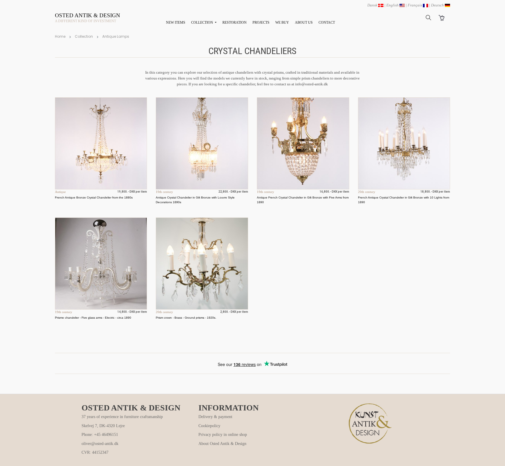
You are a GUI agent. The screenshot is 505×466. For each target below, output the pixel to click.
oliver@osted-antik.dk (100, 443)
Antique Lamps (115, 36)
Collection (84, 36)
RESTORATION (234, 22)
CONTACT (327, 22)
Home (60, 36)
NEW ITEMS (175, 22)
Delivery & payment (215, 417)
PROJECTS (260, 22)
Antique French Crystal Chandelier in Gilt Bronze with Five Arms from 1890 (303, 199)
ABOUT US (304, 22)
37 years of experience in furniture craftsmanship (122, 417)
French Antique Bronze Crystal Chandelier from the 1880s (94, 197)
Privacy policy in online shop (222, 434)
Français (415, 5)
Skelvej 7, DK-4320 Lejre (103, 426)
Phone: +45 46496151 (100, 434)
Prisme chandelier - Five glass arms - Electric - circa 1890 (93, 317)
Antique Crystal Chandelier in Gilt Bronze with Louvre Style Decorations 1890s (195, 199)
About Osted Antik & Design (222, 443)
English (392, 5)
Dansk (372, 5)
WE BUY (282, 22)
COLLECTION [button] (202, 22)
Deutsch (438, 5)
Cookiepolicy (209, 426)
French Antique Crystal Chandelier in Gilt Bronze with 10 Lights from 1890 (403, 199)
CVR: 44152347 (95, 452)
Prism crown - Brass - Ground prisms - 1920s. (186, 317)
